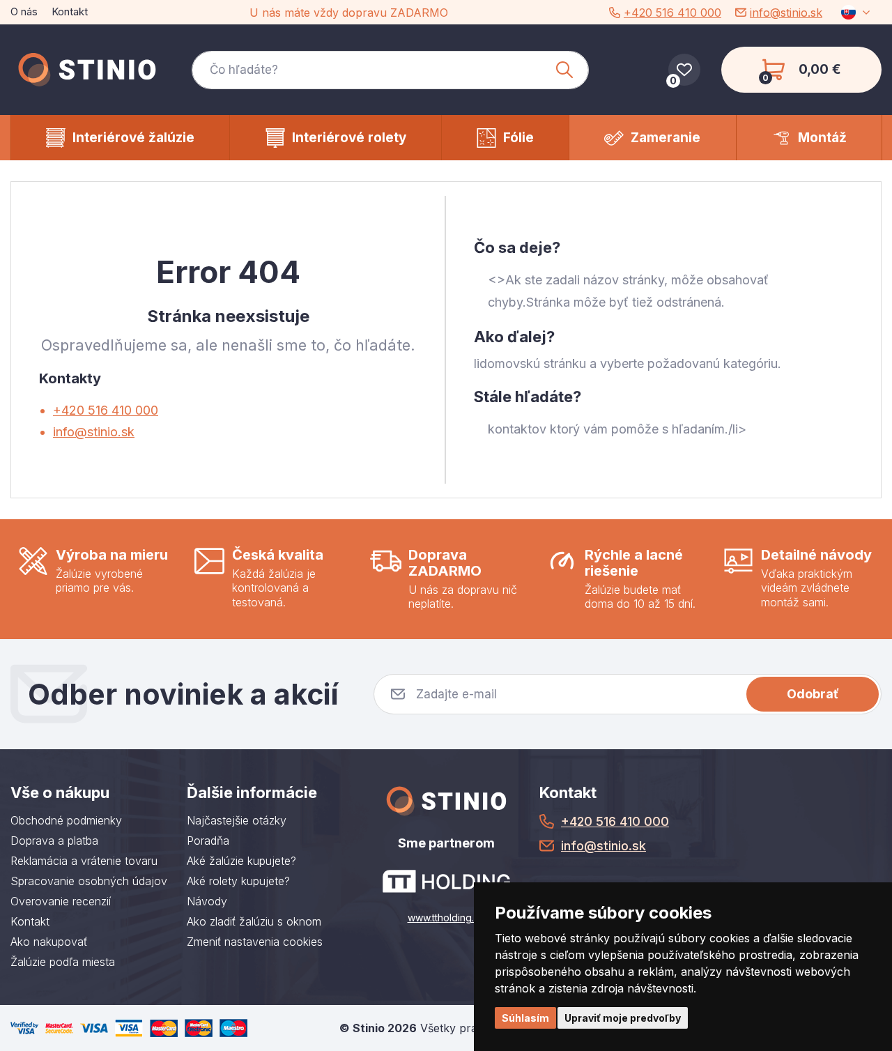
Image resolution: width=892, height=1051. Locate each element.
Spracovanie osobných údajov (88, 881)
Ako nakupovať (48, 942)
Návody (207, 901)
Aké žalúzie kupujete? (241, 861)
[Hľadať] (564, 70)
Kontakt (70, 11)
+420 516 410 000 (672, 13)
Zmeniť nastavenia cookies (255, 942)
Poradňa (208, 840)
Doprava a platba (54, 840)
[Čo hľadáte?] (390, 70)
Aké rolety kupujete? (238, 881)
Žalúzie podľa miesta (62, 962)
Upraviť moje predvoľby (622, 1018)
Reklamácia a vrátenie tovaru (83, 861)
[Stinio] (87, 69)
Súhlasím (525, 1018)
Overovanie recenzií (60, 901)
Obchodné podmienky (66, 820)
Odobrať (813, 693)
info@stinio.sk (786, 13)
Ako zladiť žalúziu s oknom (254, 921)
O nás (24, 11)
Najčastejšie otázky (236, 820)
